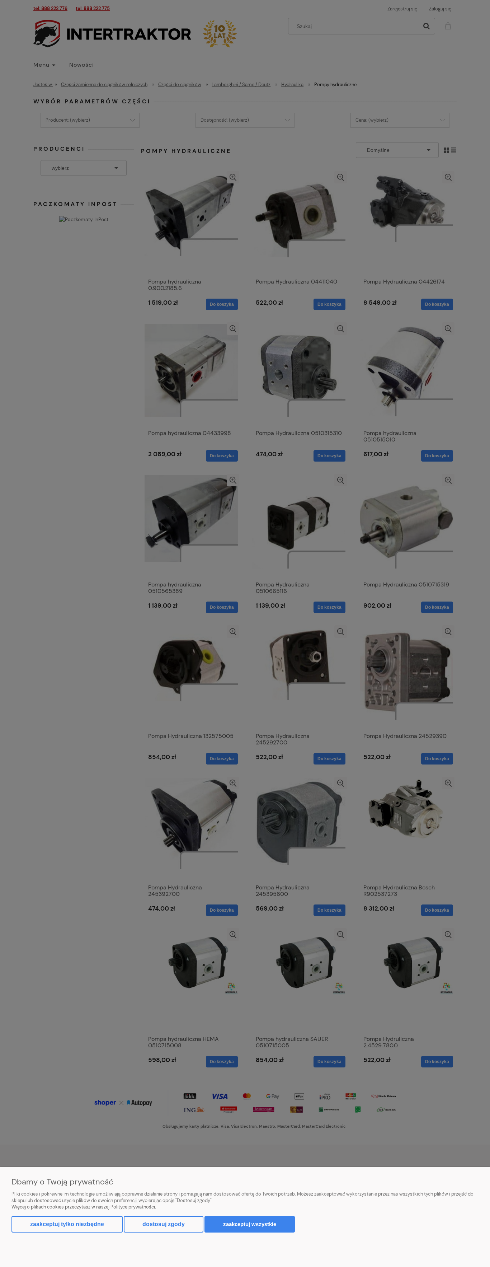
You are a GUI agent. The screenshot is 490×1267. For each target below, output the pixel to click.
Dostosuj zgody (163, 1224)
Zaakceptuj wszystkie (249, 1224)
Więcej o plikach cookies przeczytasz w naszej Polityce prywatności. (83, 1207)
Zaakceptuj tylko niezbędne (67, 1224)
